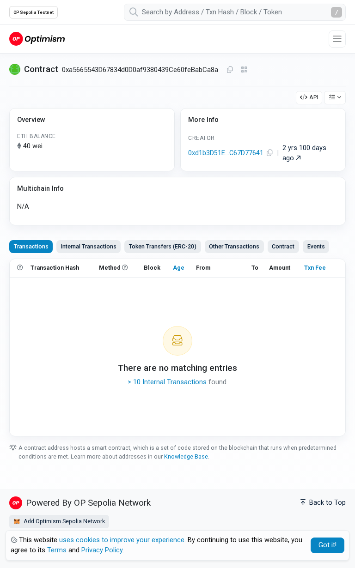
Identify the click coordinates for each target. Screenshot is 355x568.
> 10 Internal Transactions (167, 382)
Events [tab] (316, 246)
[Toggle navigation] (337, 39)
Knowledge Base (186, 456)
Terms (57, 550)
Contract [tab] (283, 246)
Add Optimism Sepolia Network (63, 521)
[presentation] (283, 246)
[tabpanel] (177, 347)
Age (178, 267)
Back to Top (326, 503)
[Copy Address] (230, 70)
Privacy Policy (101, 550)
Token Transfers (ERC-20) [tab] (162, 246)
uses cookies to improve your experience (121, 540)
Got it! (327, 545)
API (313, 97)
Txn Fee (315, 267)
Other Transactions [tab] (234, 246)
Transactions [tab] (31, 246)
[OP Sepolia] (37, 38)
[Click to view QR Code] (244, 70)
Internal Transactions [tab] (88, 246)
